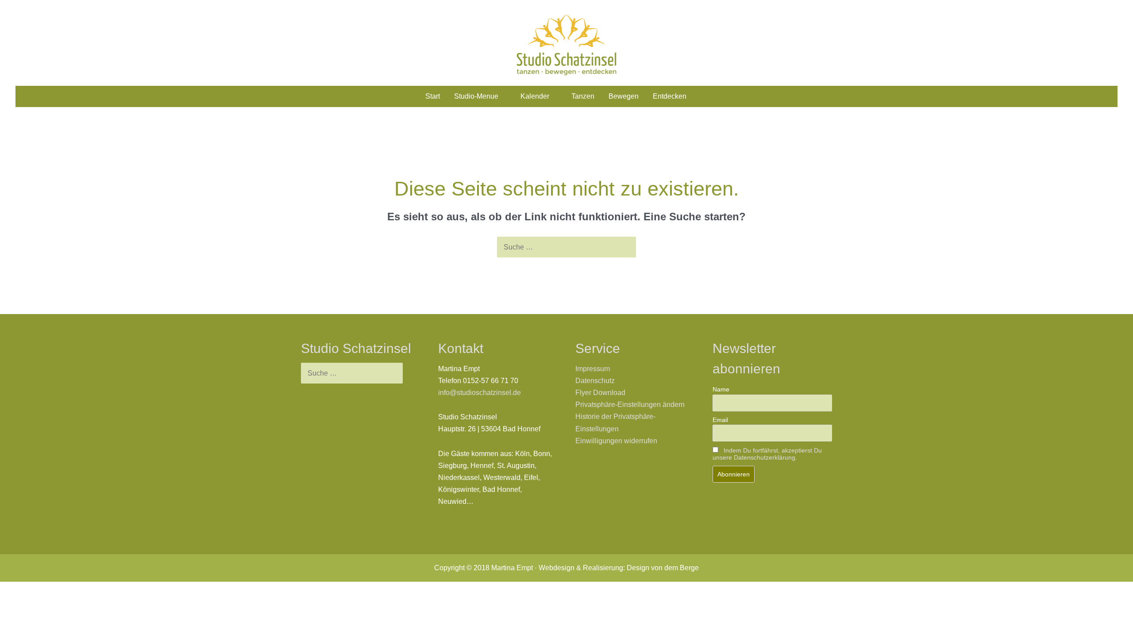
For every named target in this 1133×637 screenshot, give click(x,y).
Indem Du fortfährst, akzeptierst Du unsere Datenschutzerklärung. (767, 454)
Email (720, 419)
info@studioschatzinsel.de (479, 392)
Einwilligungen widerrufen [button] (616, 441)
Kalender (534, 96)
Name (721, 389)
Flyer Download (600, 392)
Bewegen (624, 96)
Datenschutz (595, 380)
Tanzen (582, 96)
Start (432, 96)
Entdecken (669, 96)
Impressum (592, 368)
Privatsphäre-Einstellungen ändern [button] (630, 404)
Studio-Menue (476, 96)
